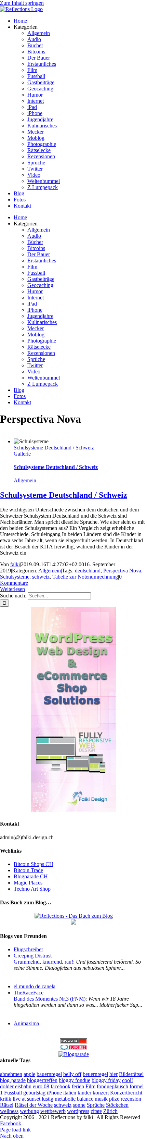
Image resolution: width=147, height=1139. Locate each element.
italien (69, 1092)
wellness (9, 1111)
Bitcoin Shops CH (33, 864)
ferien (78, 1086)
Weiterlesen (12, 589)
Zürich (110, 1111)
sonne (79, 1105)
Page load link (15, 1129)
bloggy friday (106, 1080)
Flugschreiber (28, 949)
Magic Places (28, 883)
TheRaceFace (28, 992)
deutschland (88, 570)
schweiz (41, 577)
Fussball (13, 1092)
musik (101, 1099)
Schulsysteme (14, 577)
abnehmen (11, 1074)
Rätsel (6, 1105)
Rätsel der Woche (34, 1105)
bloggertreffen (42, 1080)
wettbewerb (53, 1111)
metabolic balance (74, 1099)
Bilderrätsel (131, 1074)
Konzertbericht (126, 1092)
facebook (60, 1086)
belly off (72, 1074)
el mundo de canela (34, 986)
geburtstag (34, 1092)
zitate (96, 1111)
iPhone (54, 1092)
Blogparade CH (31, 876)
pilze (114, 1099)
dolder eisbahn (15, 1086)
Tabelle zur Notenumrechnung (85, 577)
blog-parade (13, 1080)
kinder (84, 1092)
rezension (131, 1099)
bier (113, 1074)
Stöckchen (117, 1105)
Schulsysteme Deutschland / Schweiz (54, 447)
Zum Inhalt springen (22, 3)
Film (90, 1086)
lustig (47, 1099)
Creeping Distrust (33, 955)
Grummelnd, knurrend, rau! (43, 962)
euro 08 (41, 1086)
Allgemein (25, 480)
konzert (101, 1092)
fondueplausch (112, 1086)
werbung (29, 1111)
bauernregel (49, 1074)
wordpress (78, 1111)
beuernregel (95, 1074)
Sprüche (96, 1105)
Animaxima (26, 1023)
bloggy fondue (74, 1080)
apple (29, 1074)
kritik (5, 1099)
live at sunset (26, 1099)
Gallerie (22, 454)
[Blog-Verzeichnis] (73, 1048)
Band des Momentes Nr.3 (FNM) (49, 999)
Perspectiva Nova (122, 570)
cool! (127, 1080)
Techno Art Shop (32, 889)
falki (15, 564)
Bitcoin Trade (28, 870)
